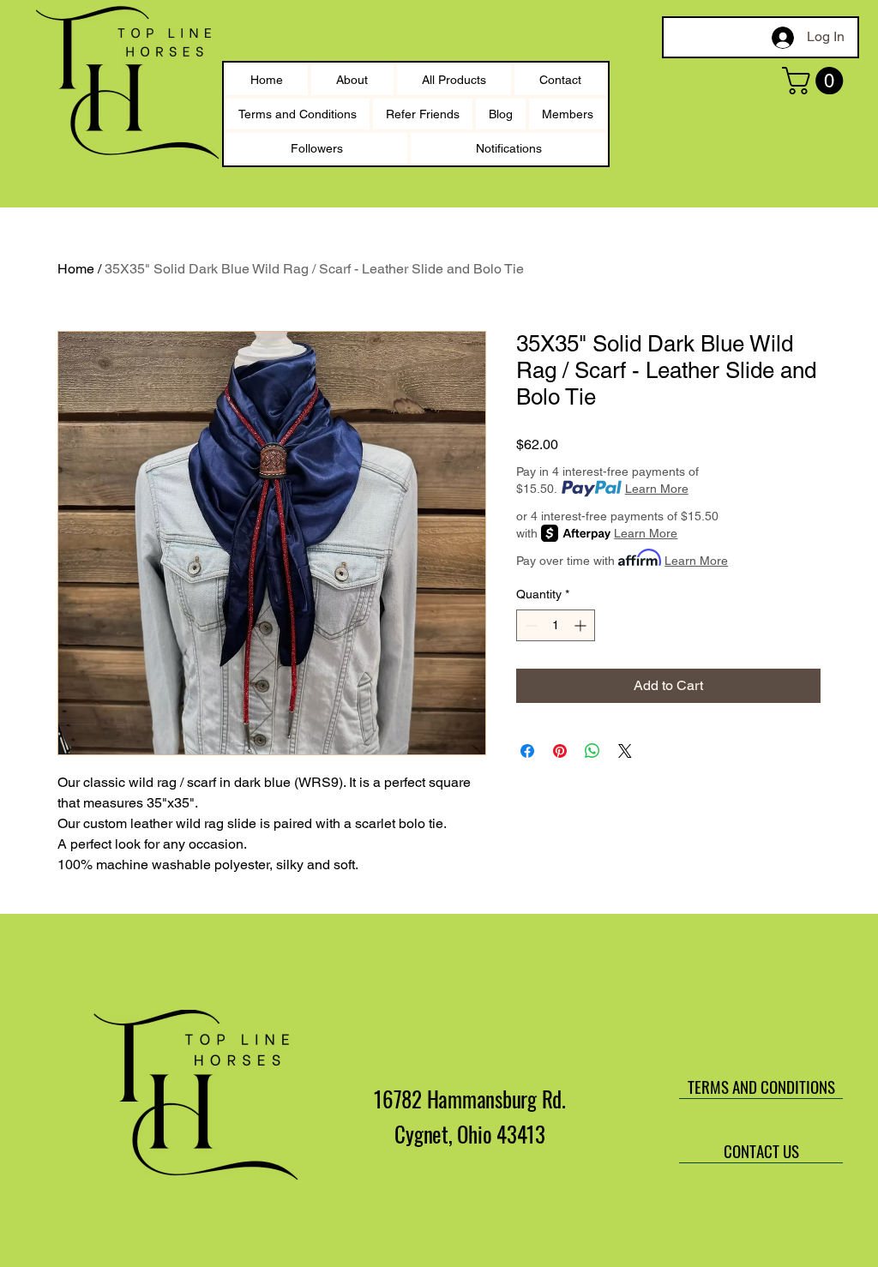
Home (75, 269)
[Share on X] (625, 751)
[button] (816, 80)
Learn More (657, 488)
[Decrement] (529, 625)
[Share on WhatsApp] (592, 751)
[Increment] (581, 625)
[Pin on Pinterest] (560, 751)
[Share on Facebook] (527, 751)
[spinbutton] (555, 625)
